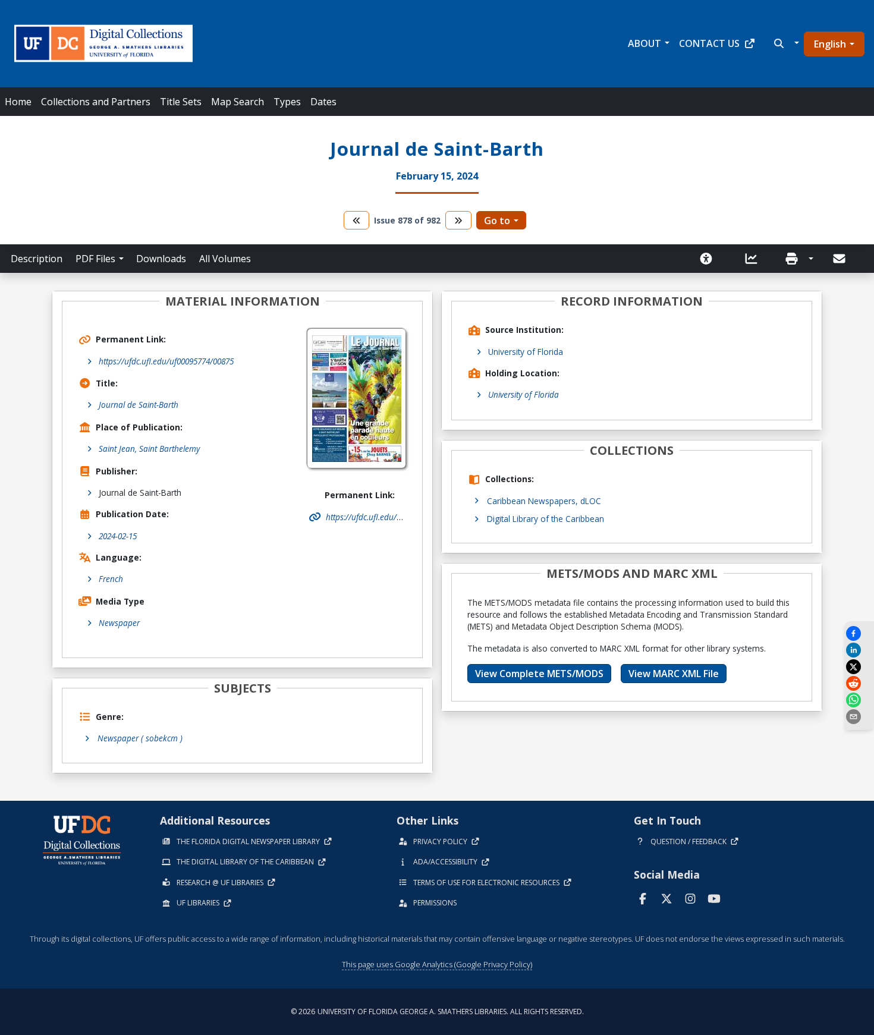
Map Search (237, 101)
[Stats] (755, 258)
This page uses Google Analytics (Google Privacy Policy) (437, 964)
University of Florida (525, 351)
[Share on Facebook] (859, 633)
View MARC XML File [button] (673, 673)
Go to (497, 220)
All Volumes (225, 258)
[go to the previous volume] (357, 220)
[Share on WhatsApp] (859, 700)
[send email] (859, 716)
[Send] (840, 258)
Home (18, 101)
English (830, 44)
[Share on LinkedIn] (859, 650)
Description (36, 258)
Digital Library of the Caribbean (545, 518)
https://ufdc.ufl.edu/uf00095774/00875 (166, 361)
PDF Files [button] (95, 258)
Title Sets (181, 101)
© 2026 (437, 1011)
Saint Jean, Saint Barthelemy (149, 448)
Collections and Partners (95, 101)
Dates (323, 101)
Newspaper (119, 622)
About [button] (644, 43)
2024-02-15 (118, 536)
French (111, 578)
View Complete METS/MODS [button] (539, 673)
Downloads (161, 258)
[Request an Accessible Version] (710, 258)
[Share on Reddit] (859, 683)
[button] (785, 43)
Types (287, 101)
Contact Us (709, 43)
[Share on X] (859, 666)
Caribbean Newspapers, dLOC (544, 501)
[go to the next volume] (458, 220)
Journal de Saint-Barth (138, 404)
